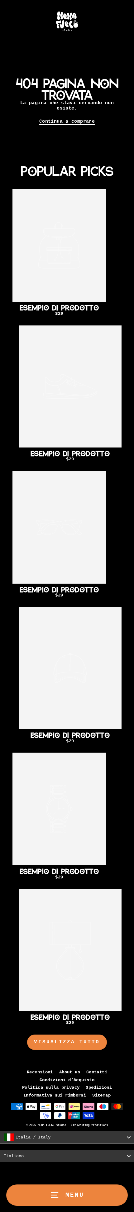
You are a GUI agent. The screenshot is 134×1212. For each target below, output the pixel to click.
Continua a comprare (67, 121)
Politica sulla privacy (50, 1087)
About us (69, 1072)
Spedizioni (99, 1087)
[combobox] (67, 1137)
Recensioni (40, 1072)
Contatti (96, 1072)
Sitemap (101, 1095)
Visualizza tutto (67, 1042)
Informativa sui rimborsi (54, 1095)
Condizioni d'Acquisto (67, 1080)
